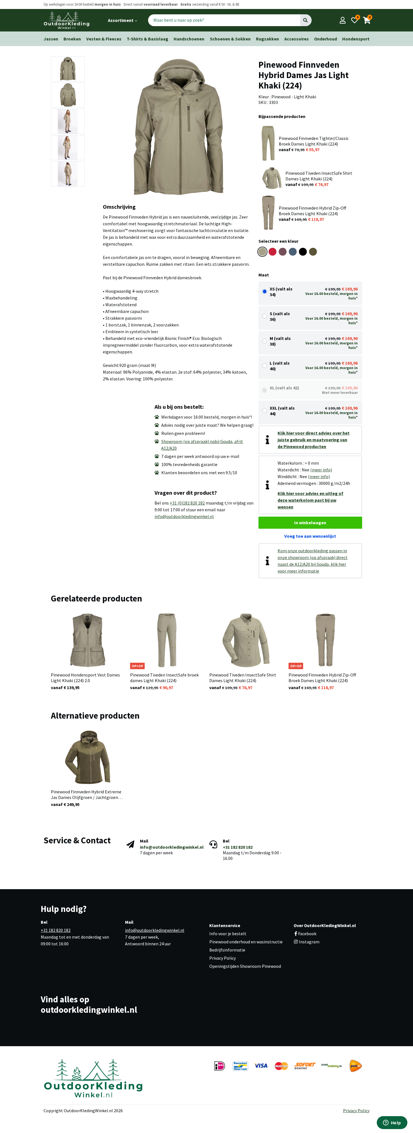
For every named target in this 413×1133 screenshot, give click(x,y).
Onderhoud (325, 39)
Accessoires (296, 39)
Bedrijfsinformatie (227, 950)
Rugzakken (267, 39)
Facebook (307, 933)
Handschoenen (189, 39)
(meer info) (321, 470)
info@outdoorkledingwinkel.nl (184, 516)
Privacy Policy (222, 958)
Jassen (51, 39)
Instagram (308, 941)
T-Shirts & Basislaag (147, 39)
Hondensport (355, 39)
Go (306, 20)
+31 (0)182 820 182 (187, 503)
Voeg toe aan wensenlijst (310, 536)
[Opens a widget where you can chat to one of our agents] (391, 1123)
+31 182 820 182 (238, 847)
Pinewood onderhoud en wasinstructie (246, 941)
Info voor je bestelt (227, 933)
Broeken (72, 39)
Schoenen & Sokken (230, 39)
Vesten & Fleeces (103, 39)
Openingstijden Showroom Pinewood (245, 966)
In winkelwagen (310, 522)
